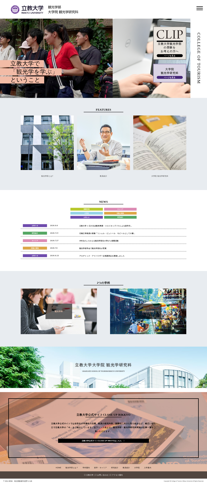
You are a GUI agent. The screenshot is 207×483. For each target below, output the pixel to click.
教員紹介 (103, 176)
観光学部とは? (47, 176)
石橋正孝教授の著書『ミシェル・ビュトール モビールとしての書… (107, 233)
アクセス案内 (117, 475)
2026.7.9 (54, 248)
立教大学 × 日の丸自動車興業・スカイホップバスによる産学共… (105, 226)
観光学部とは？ (72, 468)
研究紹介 (114, 468)
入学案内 (147, 468)
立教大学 (89, 475)
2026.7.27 (54, 241)
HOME (58, 468)
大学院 (137, 468)
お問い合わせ (102, 475)
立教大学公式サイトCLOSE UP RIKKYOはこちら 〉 (103, 441)
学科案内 (86, 468)
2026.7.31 (54, 233)
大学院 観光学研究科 (159, 176)
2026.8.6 (54, 225)
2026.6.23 (54, 256)
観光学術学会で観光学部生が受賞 (93, 248)
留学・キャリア (100, 468)
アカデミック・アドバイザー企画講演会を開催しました (102, 256)
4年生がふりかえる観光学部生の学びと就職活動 (99, 241)
